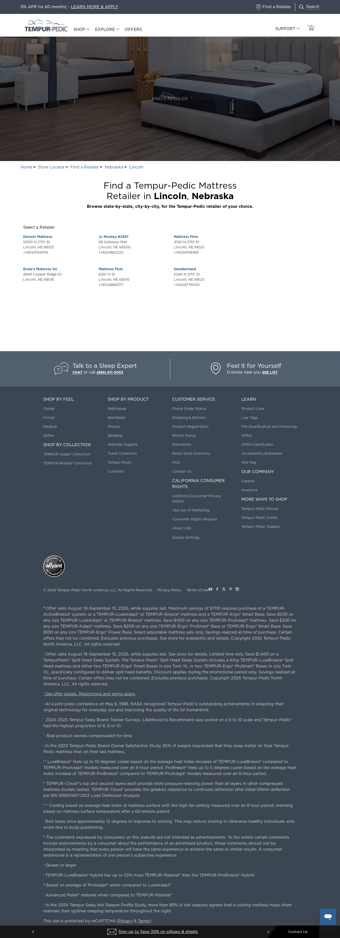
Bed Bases (116, 418)
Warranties (181, 444)
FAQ (176, 462)
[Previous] (33, 931)
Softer (48, 436)
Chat (77, 372)
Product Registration (190, 427)
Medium (50, 427)
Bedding (115, 436)
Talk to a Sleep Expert (104, 365)
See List (270, 372)
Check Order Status (189, 409)
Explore (105, 29)
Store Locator (51, 167)
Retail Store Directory (191, 453)
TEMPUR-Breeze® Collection (67, 463)
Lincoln (136, 167)
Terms (143, 921)
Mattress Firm (111, 269)
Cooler (49, 409)
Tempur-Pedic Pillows (260, 509)
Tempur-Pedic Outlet (259, 518)
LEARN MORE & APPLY (94, 6)
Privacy (125, 921)
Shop (79, 29)
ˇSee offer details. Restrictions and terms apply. (89, 694)
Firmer (49, 418)
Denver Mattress (37, 237)
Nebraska (114, 167)
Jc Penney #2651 (113, 237)
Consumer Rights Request (194, 519)
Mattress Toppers (122, 444)
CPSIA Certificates (257, 444)
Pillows (114, 427)
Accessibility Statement (262, 453)
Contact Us (182, 471)
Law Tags (249, 418)
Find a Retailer (84, 167)
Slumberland (185, 269)
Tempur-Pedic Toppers (260, 527)
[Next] (268, 931)
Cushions (116, 471)
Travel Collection (122, 453)
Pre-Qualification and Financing (269, 427)
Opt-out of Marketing (190, 510)
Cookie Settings (186, 538)
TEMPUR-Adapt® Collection (66, 454)
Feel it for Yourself (254, 365)
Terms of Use (197, 590)
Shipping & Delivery (189, 418)
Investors (249, 490)
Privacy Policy (169, 590)
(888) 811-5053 (110, 372)
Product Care (252, 409)
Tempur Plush (119, 462)
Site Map (248, 462)
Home (26, 167)
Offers (133, 29)
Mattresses (117, 409)
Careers (248, 481)
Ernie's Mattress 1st (40, 269)
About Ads (181, 528)
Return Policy (184, 436)
